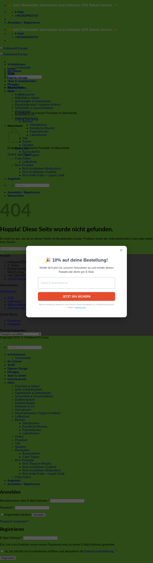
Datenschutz (80, 307)
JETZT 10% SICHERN (76, 296)
